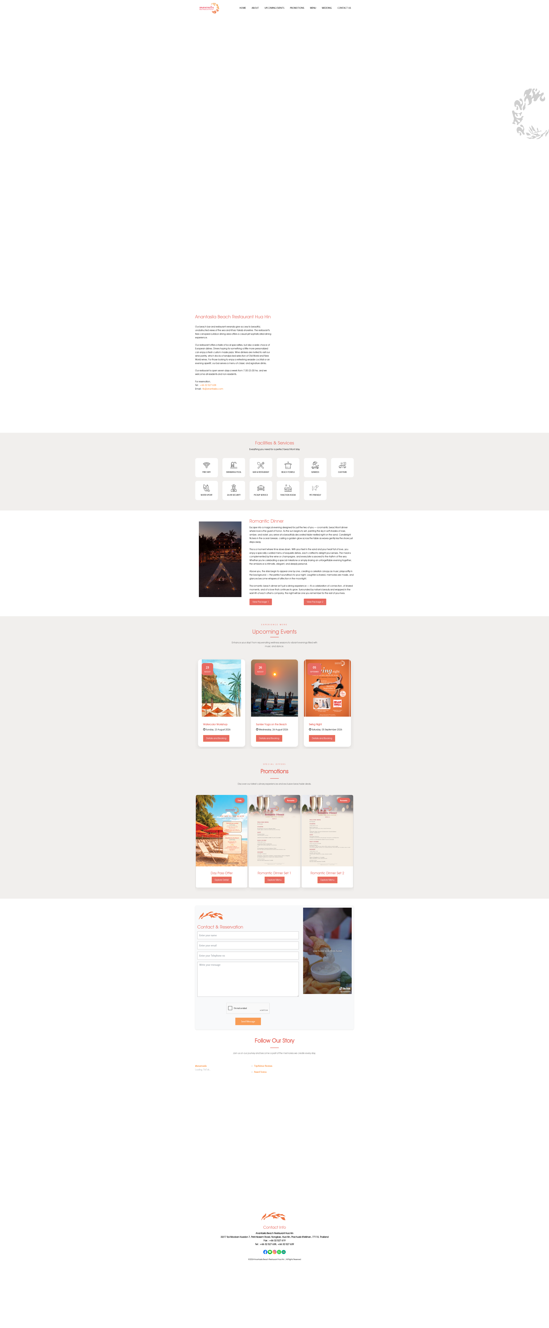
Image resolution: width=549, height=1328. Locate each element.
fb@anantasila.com (213, 381)
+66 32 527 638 (208, 377)
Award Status (260, 1064)
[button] (41, 157)
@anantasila (201, 1058)
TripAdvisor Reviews (263, 1058)
